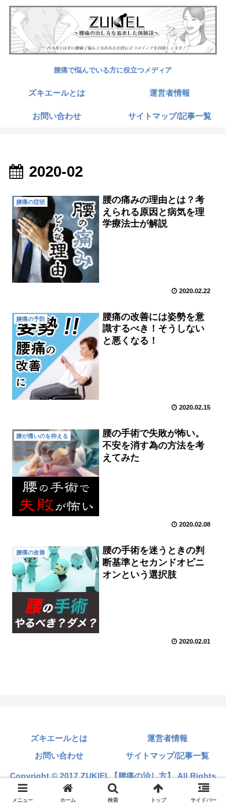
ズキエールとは (59, 738)
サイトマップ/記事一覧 (167, 755)
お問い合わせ (59, 755)
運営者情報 (167, 738)
